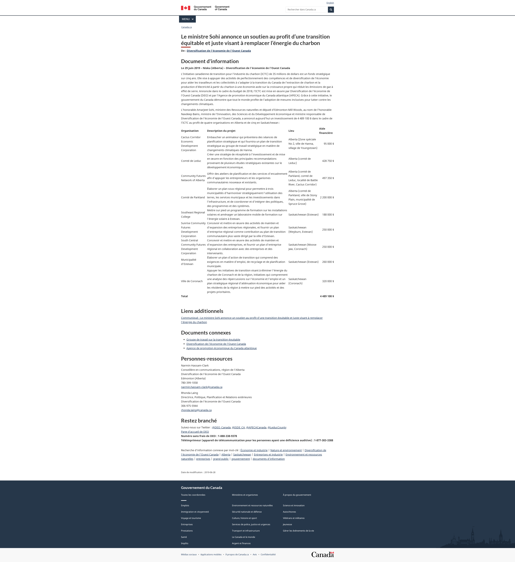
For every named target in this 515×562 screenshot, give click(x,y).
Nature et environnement (286, 450)
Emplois (185, 505)
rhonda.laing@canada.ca (196, 410)
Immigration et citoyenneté (195, 511)
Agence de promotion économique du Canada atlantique (221, 348)
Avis (255, 554)
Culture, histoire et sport (244, 518)
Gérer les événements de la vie (298, 530)
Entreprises (187, 524)
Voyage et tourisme (191, 518)
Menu (189, 19)
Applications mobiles (211, 554)
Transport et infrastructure (246, 530)
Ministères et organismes (245, 494)
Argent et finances (241, 543)
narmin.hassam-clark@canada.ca (201, 387)
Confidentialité (268, 554)
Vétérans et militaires (294, 518)
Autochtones (289, 511)
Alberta (225, 454)
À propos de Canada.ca (237, 554)
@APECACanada (256, 427)
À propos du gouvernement (297, 494)
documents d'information (269, 459)
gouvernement (240, 459)
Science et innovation (294, 505)
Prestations (187, 530)
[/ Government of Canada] (205, 8)
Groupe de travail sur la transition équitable (213, 339)
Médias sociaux (189, 554)
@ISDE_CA (238, 427)
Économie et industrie (254, 450)
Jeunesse (287, 524)
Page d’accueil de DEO (195, 431)
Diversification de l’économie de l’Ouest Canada (216, 344)
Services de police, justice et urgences (251, 524)
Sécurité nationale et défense (247, 511)
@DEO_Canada (221, 427)
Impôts (184, 543)
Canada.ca (186, 27)
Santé (184, 537)
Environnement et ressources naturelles (252, 505)
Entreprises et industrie (268, 454)
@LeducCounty (277, 427)
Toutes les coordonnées (193, 494)
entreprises (203, 459)
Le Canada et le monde (243, 537)
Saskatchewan (242, 454)
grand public (221, 459)
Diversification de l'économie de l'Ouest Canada (219, 51)
